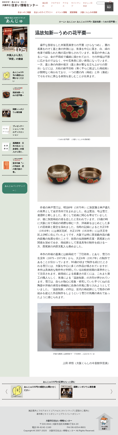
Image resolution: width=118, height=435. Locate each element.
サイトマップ (68, 410)
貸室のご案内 (82, 410)
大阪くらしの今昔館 (88, 12)
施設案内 (32, 410)
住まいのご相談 (24, 12)
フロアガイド (44, 410)
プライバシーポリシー (70, 413)
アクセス (56, 410)
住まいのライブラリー (43, 12)
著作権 (40, 413)
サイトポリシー (51, 413)
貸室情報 (73, 12)
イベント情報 (61, 12)
